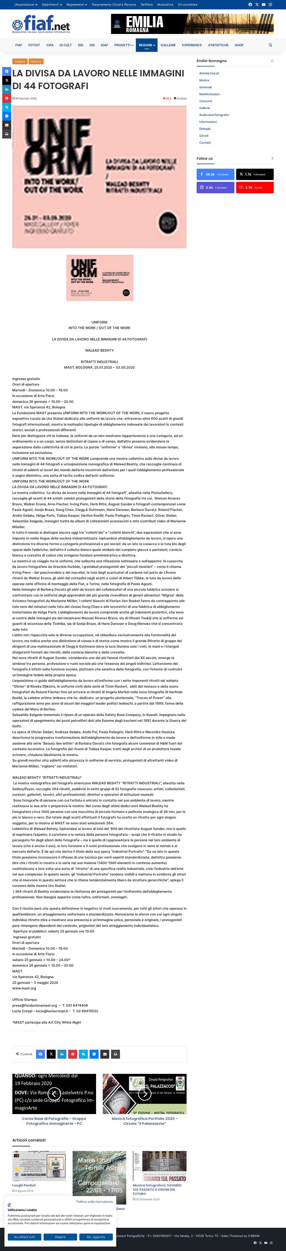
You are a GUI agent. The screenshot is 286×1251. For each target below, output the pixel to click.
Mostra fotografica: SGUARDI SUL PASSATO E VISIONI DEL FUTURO (157, 1189)
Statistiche (218, 45)
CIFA (49, 45)
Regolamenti (75, 4)
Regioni (145, 45)
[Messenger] (94, 1054)
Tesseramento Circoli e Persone (114, 4)
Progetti (122, 45)
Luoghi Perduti (24, 1185)
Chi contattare (188, 4)
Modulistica (165, 4)
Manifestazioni (209, 94)
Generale (205, 87)
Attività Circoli (209, 73)
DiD (80, 45)
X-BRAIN (253, 1236)
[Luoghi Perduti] (39, 1166)
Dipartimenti (50, 4)
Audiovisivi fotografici (214, 115)
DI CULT (66, 45)
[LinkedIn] (61, 1054)
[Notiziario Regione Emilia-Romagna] (41, 24)
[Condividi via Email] (104, 1054)
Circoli (203, 135)
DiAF (104, 45)
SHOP (239, 45)
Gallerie (168, 45)
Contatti (205, 142)
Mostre (36, 61)
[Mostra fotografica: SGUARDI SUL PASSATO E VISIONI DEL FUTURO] (160, 1166)
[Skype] (83, 1054)
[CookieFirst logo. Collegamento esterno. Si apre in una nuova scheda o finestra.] (9, 1205)
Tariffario (147, 4)
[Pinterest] (72, 1054)
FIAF (18, 45)
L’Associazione (24, 4)
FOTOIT (34, 45)
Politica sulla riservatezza (94, 1201)
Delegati (205, 128)
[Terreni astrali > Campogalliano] (99, 1178)
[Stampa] (115, 1054)
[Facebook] (40, 1054)
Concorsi (205, 101)
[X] (51, 1054)
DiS (92, 45)
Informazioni (208, 122)
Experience (192, 45)
